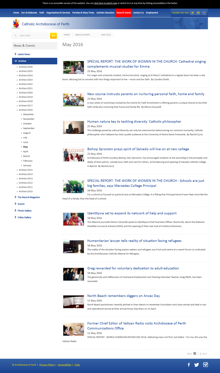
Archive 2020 (26, 92)
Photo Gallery (24, 210)
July (25, 137)
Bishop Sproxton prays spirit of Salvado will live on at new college (138, 149)
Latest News (23, 54)
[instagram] (205, 364)
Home (16, 13)
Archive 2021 (26, 88)
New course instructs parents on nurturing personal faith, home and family (145, 94)
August (27, 133)
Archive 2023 (26, 79)
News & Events (124, 13)
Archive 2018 (26, 101)
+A (198, 13)
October (27, 123)
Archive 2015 (26, 170)
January (27, 165)
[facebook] (189, 365)
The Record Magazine (28, 197)
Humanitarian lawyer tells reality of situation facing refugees (134, 241)
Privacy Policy (47, 365)
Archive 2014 (26, 174)
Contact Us (138, 13)
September (29, 128)
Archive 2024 (26, 75)
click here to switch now (105, 3)
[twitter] (196, 365)
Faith (41, 13)
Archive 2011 (26, 187)
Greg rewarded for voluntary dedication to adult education (133, 268)
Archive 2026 (26, 67)
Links (77, 365)
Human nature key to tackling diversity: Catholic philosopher (134, 122)
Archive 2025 (26, 71)
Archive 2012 (26, 183)
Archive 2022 (26, 84)
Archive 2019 (26, 97)
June (25, 142)
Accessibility (64, 365)
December (28, 114)
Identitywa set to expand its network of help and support (132, 213)
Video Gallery (24, 217)
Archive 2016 (26, 110)
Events (21, 204)
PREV (189, 354)
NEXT (204, 354)
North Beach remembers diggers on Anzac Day (123, 296)
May (25, 147)
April (25, 151)
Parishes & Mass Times (83, 13)
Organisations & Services (58, 13)
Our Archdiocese (29, 13)
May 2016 (106, 35)
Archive (22, 61)
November (28, 119)
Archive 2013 (26, 178)
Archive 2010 (26, 191)
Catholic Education (105, 13)
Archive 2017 (26, 105)
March (26, 156)
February (27, 160)
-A (192, 13)
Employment (152, 13)
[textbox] (30, 36)
